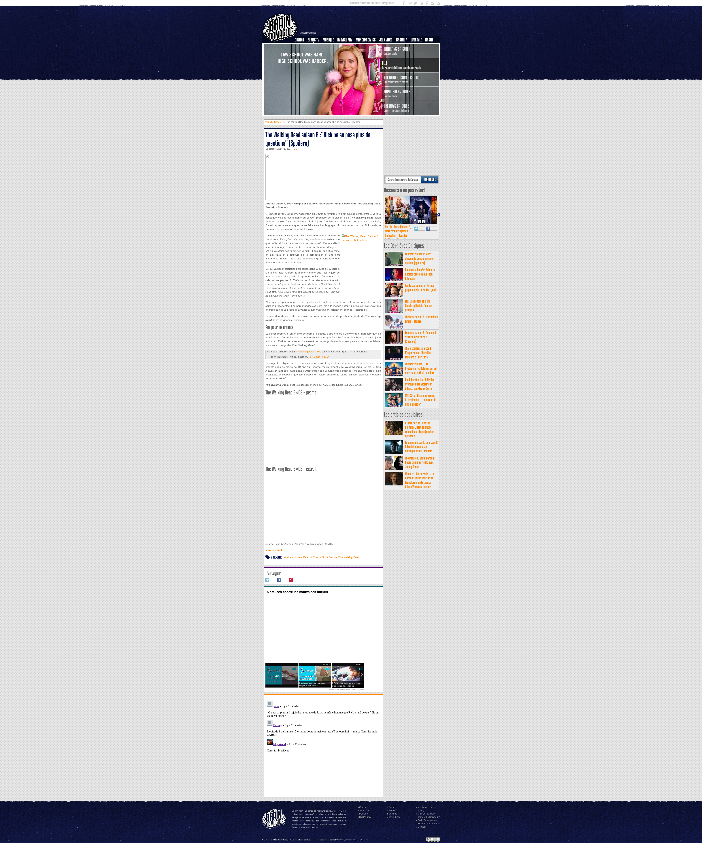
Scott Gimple (329, 557)
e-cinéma (301, 59)
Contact (421, 827)
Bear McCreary (312, 557)
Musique (328, 39)
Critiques (301, 46)
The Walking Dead (349, 557)
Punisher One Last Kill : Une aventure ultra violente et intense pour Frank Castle (420, 384)
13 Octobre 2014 (319, 356)
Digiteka (360, 689)
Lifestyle (416, 39)
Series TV (313, 39)
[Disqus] (323, 745)
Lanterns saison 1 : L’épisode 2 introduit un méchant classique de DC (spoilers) (421, 446)
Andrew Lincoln (293, 557)
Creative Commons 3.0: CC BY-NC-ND (352, 840)
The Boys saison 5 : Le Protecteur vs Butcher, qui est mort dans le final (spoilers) (421, 368)
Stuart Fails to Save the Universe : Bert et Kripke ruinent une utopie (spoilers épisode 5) (420, 429)
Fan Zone (431, 46)
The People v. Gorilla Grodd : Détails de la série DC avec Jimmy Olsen (420, 462)
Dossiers (301, 52)
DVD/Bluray (344, 39)
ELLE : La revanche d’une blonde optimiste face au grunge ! (418, 305)
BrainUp (401, 39)
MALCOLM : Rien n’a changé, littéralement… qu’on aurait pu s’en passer (420, 399)
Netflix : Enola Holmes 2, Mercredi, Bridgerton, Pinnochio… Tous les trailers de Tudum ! (398, 233)
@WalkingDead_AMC (308, 351)
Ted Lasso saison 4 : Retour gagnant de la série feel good (420, 287)
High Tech (417, 59)
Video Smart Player (337, 689)
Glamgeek (417, 52)
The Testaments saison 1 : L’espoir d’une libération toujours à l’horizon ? (418, 352)
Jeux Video (385, 39)
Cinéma (299, 39)
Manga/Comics (366, 39)
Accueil (268, 122)
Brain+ (430, 39)
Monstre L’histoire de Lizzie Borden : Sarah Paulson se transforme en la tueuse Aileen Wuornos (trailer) (420, 480)
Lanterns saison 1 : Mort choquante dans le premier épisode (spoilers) (419, 258)
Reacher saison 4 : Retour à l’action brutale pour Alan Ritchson (420, 274)
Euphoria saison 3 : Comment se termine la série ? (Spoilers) (420, 337)
